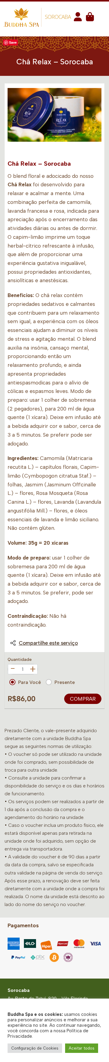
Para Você (29, 682)
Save (13, 42)
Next (94, 119)
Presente (64, 682)
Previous (14, 119)
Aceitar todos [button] (81, 1048)
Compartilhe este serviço (48, 643)
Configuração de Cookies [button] (34, 1048)
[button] (77, 18)
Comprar (83, 699)
